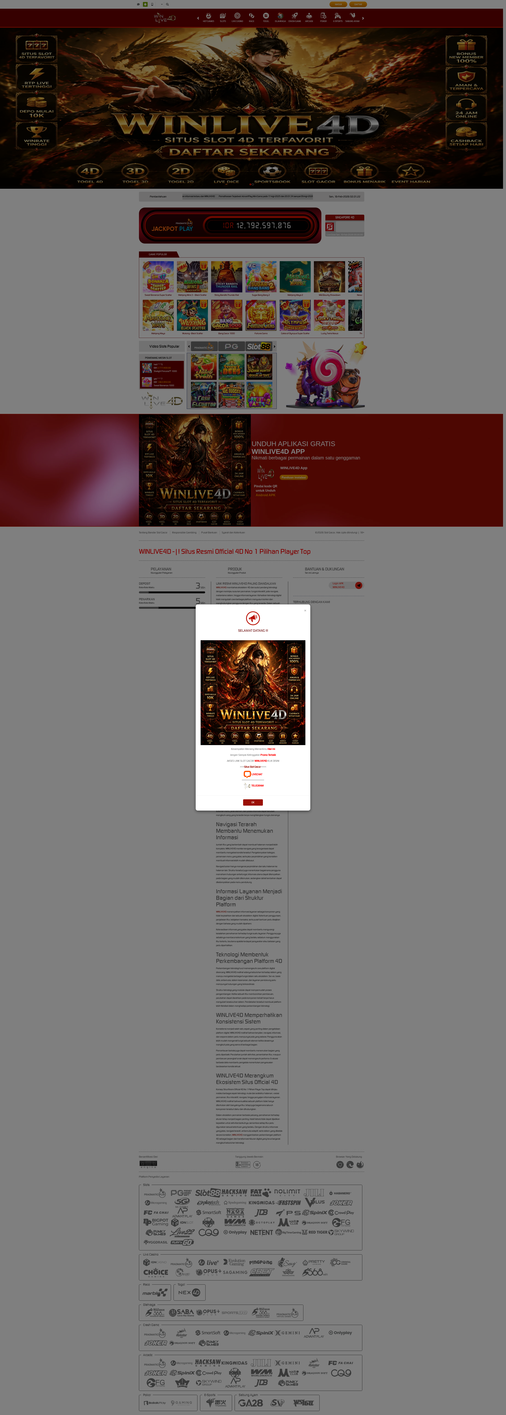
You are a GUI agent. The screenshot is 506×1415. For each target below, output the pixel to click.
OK (252, 802)
